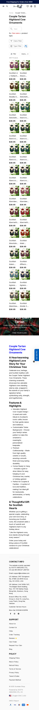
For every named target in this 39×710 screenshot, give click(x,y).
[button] (36, 355)
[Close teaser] (34, 361)
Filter (14, 54)
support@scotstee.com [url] (21, 573)
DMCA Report (14, 701)
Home (11, 13)
